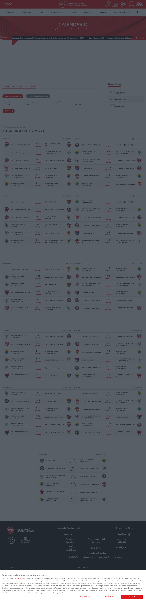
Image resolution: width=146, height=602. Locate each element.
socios (19, 578)
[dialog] (73, 586)
